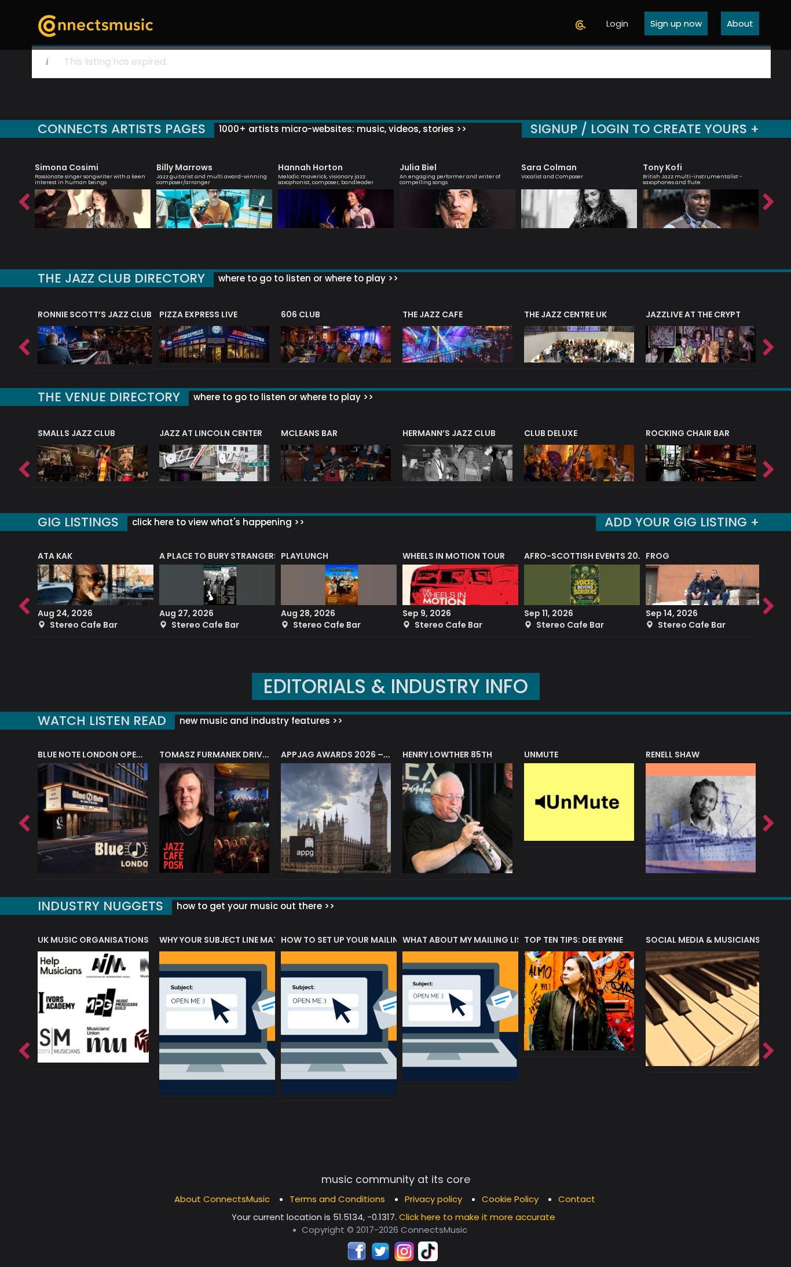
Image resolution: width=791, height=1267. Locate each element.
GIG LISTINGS (78, 522)
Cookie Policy (510, 1199)
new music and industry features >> (260, 721)
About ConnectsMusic (222, 1199)
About (740, 23)
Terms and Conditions (337, 1199)
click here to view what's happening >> (217, 522)
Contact (576, 1199)
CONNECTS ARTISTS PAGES (122, 129)
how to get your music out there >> (254, 906)
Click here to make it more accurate (477, 1217)
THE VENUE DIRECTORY (109, 397)
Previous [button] (23, 199)
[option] (92, 190)
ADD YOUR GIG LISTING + (682, 522)
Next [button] (768, 199)
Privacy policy (433, 1199)
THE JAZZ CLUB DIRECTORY (121, 278)
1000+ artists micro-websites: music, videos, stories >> (342, 129)
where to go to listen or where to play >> (307, 278)
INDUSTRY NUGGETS (100, 906)
